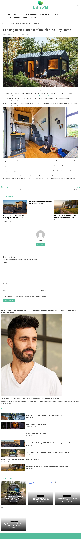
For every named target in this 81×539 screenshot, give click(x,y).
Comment (6, 262)
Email (5, 290)
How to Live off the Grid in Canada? (36, 424)
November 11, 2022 (12, 34)
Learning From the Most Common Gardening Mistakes (40, 498)
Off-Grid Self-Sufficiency (18, 492)
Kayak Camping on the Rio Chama (36, 433)
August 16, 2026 (7, 221)
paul (5, 34)
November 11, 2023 (31, 426)
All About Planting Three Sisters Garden (67, 498)
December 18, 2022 (67, 501)
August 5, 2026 (33, 206)
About (25, 17)
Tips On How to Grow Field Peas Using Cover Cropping (13, 524)
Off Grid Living (17, 15)
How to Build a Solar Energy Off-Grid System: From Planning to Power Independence (14, 217)
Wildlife (55, 15)
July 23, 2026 (58, 219)
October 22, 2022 (14, 527)
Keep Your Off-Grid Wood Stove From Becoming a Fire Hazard (44, 415)
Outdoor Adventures (13, 17)
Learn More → (40, 244)
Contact (33, 17)
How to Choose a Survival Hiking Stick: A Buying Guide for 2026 (40, 202)
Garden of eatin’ (45, 15)
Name (5, 283)
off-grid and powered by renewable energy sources (41, 95)
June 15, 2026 (30, 417)
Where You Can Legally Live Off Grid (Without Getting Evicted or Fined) (65, 216)
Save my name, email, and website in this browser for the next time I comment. (26, 296)
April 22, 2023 (30, 435)
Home (8, 15)
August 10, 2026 (30, 454)
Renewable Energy (31, 15)
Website (43, 290)
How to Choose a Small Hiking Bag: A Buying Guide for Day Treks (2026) (47, 452)
